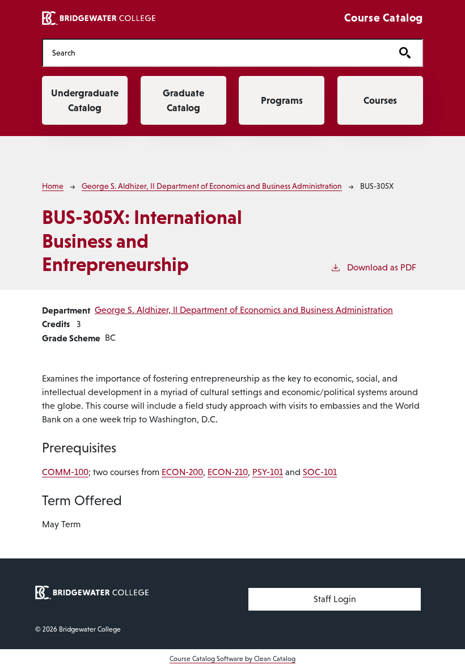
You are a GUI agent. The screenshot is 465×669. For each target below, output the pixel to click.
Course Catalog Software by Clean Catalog (232, 659)
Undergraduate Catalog (85, 100)
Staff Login (335, 599)
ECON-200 (182, 472)
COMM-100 (65, 472)
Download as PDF (381, 267)
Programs (282, 100)
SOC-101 (320, 472)
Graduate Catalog (183, 100)
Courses (380, 100)
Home (53, 185)
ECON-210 (228, 472)
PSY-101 (267, 472)
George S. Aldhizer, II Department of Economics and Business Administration (212, 185)
